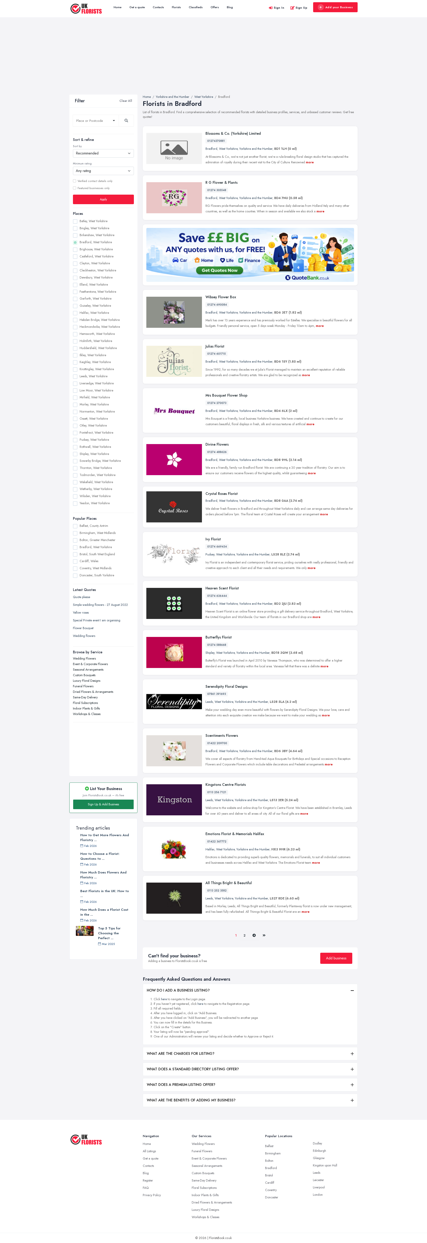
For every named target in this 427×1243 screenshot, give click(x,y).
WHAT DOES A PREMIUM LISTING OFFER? (181, 1084)
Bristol (269, 1175)
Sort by (77, 146)
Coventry (271, 1190)
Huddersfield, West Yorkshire (98, 348)
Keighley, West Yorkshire (95, 362)
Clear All (125, 101)
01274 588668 (216, 645)
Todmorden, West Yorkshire (97, 475)
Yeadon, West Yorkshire (95, 503)
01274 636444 (217, 596)
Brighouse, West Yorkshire (96, 249)
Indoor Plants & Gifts (86, 708)
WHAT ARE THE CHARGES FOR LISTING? (180, 1053)
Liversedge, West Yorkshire (97, 383)
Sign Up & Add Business (103, 804)
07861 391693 (216, 694)
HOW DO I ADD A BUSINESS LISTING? (178, 990)
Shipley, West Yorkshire (94, 453)
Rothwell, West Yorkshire (95, 446)
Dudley (317, 1143)
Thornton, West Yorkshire (96, 468)
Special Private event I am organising (96, 620)
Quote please (81, 597)
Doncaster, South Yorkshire (97, 575)
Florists (176, 7)
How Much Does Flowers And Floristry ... (103, 875)
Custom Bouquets (84, 675)
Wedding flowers (84, 635)
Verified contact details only (95, 181)
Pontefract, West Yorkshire (96, 432)
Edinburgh (319, 1150)
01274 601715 (216, 354)
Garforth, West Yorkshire (95, 298)
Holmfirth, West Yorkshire (96, 341)
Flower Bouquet (83, 628)
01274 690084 (217, 305)
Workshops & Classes (87, 713)
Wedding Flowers (84, 658)
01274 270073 (216, 403)
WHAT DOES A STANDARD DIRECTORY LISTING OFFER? (193, 1069)
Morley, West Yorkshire (94, 404)
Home (117, 7)
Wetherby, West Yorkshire (96, 489)
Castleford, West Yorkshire (96, 256)
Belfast (269, 1146)
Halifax (209, 849)
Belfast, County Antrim (94, 526)
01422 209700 (217, 743)
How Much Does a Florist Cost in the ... (104, 912)
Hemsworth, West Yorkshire (97, 334)
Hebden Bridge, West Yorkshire (100, 319)
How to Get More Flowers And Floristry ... (104, 837)
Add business (336, 958)
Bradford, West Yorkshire (96, 242)
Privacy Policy (152, 1195)
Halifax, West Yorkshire (94, 312)
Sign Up (301, 8)
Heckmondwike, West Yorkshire (100, 326)
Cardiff (269, 1182)
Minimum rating (82, 164)
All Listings (149, 1151)
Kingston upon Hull (325, 1165)
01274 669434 (217, 547)
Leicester (318, 1180)
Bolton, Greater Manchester (97, 540)
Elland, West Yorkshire (94, 284)
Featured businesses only (93, 188)
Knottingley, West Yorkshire (97, 369)
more (310, 162)
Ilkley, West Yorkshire (93, 355)
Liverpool (319, 1187)
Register (148, 1180)
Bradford (211, 148)
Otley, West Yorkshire (93, 425)
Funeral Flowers (83, 686)
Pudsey (209, 554)
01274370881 (216, 141)
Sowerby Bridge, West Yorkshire (100, 460)
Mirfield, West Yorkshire (95, 397)
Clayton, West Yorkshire (95, 263)
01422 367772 (216, 842)
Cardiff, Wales (89, 561)
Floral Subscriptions (85, 702)
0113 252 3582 (217, 891)
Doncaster (271, 1197)
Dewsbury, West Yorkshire (96, 277)
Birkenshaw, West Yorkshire (97, 235)
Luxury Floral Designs (86, 680)
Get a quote (137, 7)
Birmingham (273, 1153)
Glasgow (319, 1158)
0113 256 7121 (216, 792)
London (318, 1194)
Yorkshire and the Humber (255, 148)
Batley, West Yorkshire (93, 221)
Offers (215, 7)
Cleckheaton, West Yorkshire (98, 270)
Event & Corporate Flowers (90, 664)
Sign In (279, 8)
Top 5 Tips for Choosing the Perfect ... (109, 933)
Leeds (209, 702)
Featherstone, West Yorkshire (98, 291)
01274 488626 (217, 452)
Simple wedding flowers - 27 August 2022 (100, 604)
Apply (103, 199)
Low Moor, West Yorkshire (96, 390)
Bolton (269, 1160)
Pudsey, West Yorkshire (94, 439)
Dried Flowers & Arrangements (93, 691)
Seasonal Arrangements (88, 669)
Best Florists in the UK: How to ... (104, 893)
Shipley (209, 652)
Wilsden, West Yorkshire (95, 496)
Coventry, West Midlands (95, 568)
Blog (230, 7)
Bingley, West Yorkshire (94, 228)
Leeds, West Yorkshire (93, 376)
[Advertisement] (213, 61)
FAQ (146, 1188)
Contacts (158, 7)
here (164, 999)
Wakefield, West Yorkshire (96, 482)
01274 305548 (216, 190)
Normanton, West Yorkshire (97, 411)
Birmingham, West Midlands (98, 533)
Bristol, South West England (97, 554)
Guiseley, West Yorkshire (95, 305)
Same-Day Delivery (85, 697)
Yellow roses (81, 612)
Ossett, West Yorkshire (94, 418)
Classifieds (196, 7)
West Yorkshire (228, 148)
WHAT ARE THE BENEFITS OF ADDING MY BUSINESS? (191, 1100)
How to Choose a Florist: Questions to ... (99, 856)
